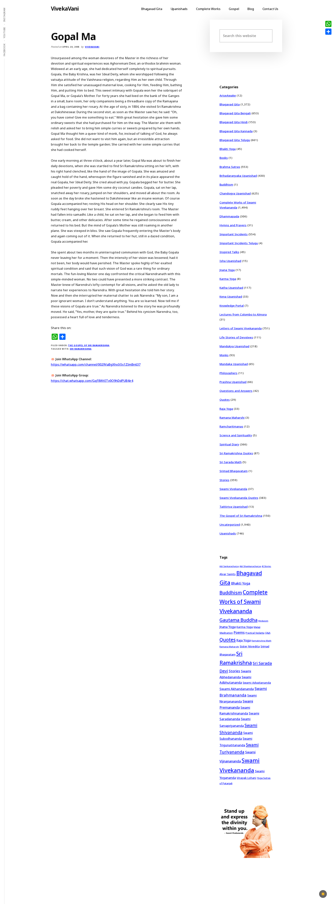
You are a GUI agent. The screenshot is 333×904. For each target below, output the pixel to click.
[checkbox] (323, 894)
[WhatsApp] (328, 24)
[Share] (328, 31)
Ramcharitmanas (231, 426)
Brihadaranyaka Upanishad (238, 176)
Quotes (224, 399)
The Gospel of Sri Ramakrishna (88, 345)
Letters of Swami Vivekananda (240, 328)
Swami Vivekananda (233, 489)
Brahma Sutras (229, 167)
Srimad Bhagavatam (233, 471)
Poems (239, 632)
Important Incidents (233, 234)
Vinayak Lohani (246, 778)
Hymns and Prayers (232, 225)
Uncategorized (229, 524)
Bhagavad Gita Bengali (235, 113)
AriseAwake (227, 95)
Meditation (226, 633)
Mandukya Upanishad (234, 346)
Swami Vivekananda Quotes (238, 498)
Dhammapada (229, 216)
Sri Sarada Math (230, 462)
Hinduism (263, 620)
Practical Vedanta (255, 633)
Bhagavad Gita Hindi (233, 122)
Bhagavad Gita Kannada (236, 131)
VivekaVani (65, 8)
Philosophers (228, 373)
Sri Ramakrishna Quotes (236, 453)
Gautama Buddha (238, 620)
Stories (224, 480)
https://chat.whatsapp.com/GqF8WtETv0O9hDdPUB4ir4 (92, 381)
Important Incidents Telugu (238, 243)
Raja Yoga (226, 409)
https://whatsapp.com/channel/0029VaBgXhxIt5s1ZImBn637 (95, 364)
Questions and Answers (235, 391)
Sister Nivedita (250, 646)
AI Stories (266, 566)
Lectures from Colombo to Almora (243, 314)
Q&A (267, 633)
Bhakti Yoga (227, 149)
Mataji (257, 627)
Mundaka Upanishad (233, 364)
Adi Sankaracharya (229, 566)
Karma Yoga (227, 279)
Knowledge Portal (231, 305)
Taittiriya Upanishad (233, 506)
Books (223, 158)
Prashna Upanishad (232, 382)
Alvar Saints (227, 574)
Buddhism (226, 184)
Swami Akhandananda (236, 689)
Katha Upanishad (231, 288)
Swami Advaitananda (257, 682)
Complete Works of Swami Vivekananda (243, 601)
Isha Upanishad (230, 261)
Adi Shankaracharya (250, 566)
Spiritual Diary (229, 444)
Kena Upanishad (230, 296)
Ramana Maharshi (232, 417)
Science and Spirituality (235, 435)
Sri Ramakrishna (80, 348)
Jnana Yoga (227, 270)
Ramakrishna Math (261, 640)
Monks (224, 355)
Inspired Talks (229, 252)
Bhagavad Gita (229, 104)
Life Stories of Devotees (236, 337)
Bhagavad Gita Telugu (234, 140)
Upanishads (227, 533)
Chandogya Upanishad (235, 193)
